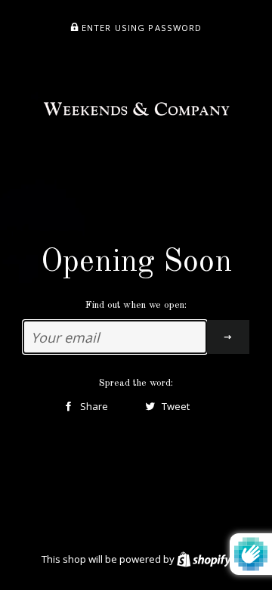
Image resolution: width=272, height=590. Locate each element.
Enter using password (140, 27)
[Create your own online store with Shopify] (204, 559)
